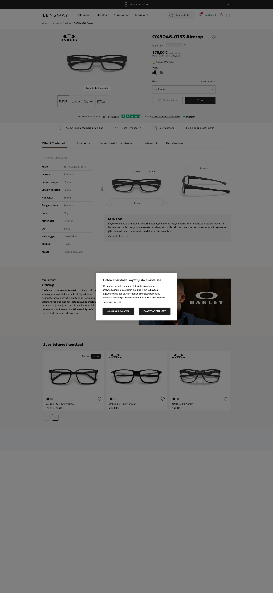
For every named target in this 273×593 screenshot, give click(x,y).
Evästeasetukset (154, 311)
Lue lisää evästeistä (112, 302)
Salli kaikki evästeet (118, 311)
